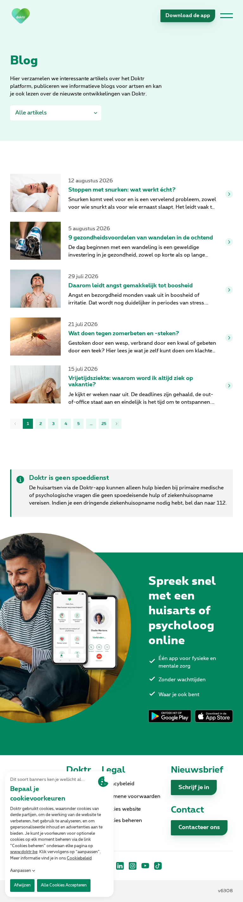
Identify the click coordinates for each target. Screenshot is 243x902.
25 (104, 424)
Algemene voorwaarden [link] (131, 796)
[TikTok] (158, 866)
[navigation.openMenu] (226, 16)
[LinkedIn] (120, 866)
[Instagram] (132, 866)
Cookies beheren (122, 820)
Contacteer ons (199, 827)
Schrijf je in (193, 787)
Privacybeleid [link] (118, 783)
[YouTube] (145, 866)
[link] (20, 15)
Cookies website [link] (121, 809)
